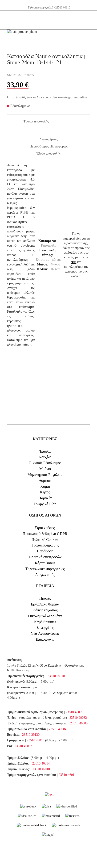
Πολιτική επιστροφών (45, 557)
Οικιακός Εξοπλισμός (45, 463)
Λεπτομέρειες (48, 139)
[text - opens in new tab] (49, 794)
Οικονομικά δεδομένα (45, 616)
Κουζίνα (45, 457)
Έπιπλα (45, 451)
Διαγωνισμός (45, 575)
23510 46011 (67, 775)
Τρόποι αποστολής (36, 121)
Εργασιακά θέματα (45, 604)
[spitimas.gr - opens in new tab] (44, 794)
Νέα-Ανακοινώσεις (45, 633)
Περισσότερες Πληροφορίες (49, 146)
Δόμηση (45, 481)
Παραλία (45, 498)
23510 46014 (41, 763)
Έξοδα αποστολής (48, 153)
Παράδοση (45, 551)
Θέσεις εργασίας (44, 610)
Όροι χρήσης (45, 528)
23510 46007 (23, 746)
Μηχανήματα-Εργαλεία (45, 475)
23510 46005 (79, 723)
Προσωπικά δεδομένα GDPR (45, 534)
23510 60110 (56, 676)
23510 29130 (31, 734)
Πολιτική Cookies (45, 540)
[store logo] (10, 20)
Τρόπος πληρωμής (45, 545)
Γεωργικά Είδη (45, 504)
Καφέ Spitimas (45, 622)
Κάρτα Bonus (45, 563)
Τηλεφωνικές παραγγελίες (45, 569)
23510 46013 (35, 740)
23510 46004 (57, 729)
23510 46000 (74, 712)
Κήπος (45, 492)
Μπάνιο (45, 469)
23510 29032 (78, 717)
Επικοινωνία (45, 639)
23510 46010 (41, 769)
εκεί (73, 262)
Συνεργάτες (45, 628)
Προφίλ (45, 598)
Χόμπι (45, 486)
